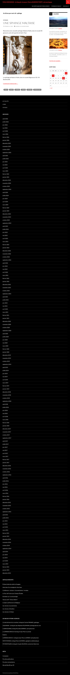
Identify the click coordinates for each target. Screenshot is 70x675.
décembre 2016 (7, 465)
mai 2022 (5, 269)
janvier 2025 (6, 177)
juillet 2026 (6, 122)
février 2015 (6, 533)
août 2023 (5, 226)
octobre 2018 (6, 398)
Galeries (56, 14)
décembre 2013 (7, 573)
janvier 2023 (6, 247)
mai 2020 (5, 343)
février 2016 (6, 496)
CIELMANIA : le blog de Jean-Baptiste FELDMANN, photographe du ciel (22, 625)
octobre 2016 (6, 471)
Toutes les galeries (55, 61)
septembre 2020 (7, 330)
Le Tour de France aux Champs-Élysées (13, 593)
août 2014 (5, 551)
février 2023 (6, 244)
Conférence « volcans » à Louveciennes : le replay (15, 590)
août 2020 (5, 333)
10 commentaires (58, 34)
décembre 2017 (7, 429)
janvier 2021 (6, 318)
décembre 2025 (7, 143)
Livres (4, 104)
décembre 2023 (7, 214)
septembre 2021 (7, 293)
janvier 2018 (6, 425)
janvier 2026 (6, 140)
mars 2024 (5, 204)
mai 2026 (5, 128)
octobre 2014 (6, 545)
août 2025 (5, 155)
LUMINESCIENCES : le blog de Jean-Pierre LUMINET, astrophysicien (21, 638)
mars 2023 (5, 241)
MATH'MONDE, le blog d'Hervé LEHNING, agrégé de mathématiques (21, 641)
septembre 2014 (7, 548)
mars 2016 (5, 493)
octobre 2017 (6, 435)
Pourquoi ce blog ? (56, 6)
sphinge (17, 89)
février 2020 (6, 349)
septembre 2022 (7, 260)
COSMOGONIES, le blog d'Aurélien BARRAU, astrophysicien (19, 628)
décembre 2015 (7, 502)
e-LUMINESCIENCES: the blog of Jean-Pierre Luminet (17, 631)
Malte (6, 89)
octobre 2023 (6, 220)
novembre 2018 (7, 395)
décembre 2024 (7, 180)
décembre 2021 (7, 284)
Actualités (6, 101)
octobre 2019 (6, 361)
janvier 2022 (6, 281)
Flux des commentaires (9, 662)
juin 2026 (5, 125)
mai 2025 (5, 165)
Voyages (5, 20)
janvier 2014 (6, 570)
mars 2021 (5, 312)
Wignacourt (37, 89)
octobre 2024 (6, 186)
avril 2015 (5, 527)
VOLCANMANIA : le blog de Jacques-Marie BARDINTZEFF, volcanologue (27, 2)
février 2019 (6, 386)
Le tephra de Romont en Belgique (11, 602)
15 (63, 78)
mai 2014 (5, 557)
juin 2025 (5, 161)
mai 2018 (5, 413)
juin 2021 (5, 303)
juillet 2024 (6, 195)
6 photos (60, 28)
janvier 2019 (6, 389)
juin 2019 (5, 373)
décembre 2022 (7, 250)
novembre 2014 (7, 542)
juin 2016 (5, 484)
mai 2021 (5, 306)
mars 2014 (5, 564)
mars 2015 (5, 530)
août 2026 (5, 118)
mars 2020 (5, 346)
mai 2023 (5, 235)
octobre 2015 (6, 508)
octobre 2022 (6, 257)
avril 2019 (5, 379)
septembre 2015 (7, 511)
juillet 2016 (6, 481)
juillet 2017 (6, 444)
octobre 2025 (6, 149)
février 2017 (6, 459)
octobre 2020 (6, 327)
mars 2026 (5, 134)
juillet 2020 (6, 336)
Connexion (5, 656)
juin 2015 (5, 521)
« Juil (51, 88)
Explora (5, 634)
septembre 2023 (7, 223)
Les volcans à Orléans (8, 612)
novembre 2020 (7, 324)
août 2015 (5, 514)
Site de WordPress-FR (8, 665)
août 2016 (5, 478)
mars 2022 (5, 275)
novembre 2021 (7, 287)
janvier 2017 (6, 462)
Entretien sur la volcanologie (10, 596)
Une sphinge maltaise (19, 23)
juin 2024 (5, 198)
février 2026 (6, 137)
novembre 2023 (7, 217)
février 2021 (6, 315)
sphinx (23, 89)
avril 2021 (5, 309)
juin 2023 (5, 232)
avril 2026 (5, 131)
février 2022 (6, 278)
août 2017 (5, 441)
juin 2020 (5, 339)
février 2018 (6, 422)
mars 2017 (5, 456)
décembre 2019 (7, 355)
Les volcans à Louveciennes (10, 605)
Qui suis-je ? (66, 6)
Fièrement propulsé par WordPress (10, 673)
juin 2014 (5, 554)
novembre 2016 (7, 468)
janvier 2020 (6, 352)
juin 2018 (5, 410)
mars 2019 (5, 382)
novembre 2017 (7, 432)
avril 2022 (5, 272)
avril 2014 (5, 561)
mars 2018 (5, 419)
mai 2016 (5, 487)
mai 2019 (5, 376)
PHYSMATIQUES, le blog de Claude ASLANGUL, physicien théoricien (21, 644)
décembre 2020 (7, 321)
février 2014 (6, 567)
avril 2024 (5, 201)
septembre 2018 (7, 401)
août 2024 (5, 192)
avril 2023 (5, 238)
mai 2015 (5, 524)
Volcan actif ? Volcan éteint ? (10, 599)
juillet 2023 (6, 229)
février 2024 (6, 207)
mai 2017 (5, 450)
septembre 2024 (7, 189)
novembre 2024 (7, 183)
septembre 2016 (7, 475)
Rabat (11, 89)
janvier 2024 (6, 211)
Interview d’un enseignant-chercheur (12, 587)
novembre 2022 (7, 254)
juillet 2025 (6, 158)
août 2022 (5, 263)
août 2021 (5, 297)
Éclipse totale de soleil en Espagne (11, 584)
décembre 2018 (7, 392)
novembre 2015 (7, 505)
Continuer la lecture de (10, 83)
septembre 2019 (7, 364)
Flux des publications (8, 659)
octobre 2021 (6, 290)
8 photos (60, 50)
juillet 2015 (6, 518)
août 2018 (5, 404)
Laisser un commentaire (22, 26)
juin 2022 (5, 266)
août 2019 (5, 367)
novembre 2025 (7, 146)
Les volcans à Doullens (8, 609)
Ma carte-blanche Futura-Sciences (40, 6)
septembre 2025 (7, 152)
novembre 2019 (7, 358)
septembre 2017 (7, 438)
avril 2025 (5, 168)
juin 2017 (5, 447)
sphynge (29, 89)
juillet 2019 (6, 370)
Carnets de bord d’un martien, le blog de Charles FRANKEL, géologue (21, 622)
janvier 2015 (6, 536)
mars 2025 (5, 171)
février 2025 (6, 174)
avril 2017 (5, 453)
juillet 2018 (6, 407)
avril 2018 (5, 416)
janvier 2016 (6, 499)
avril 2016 (5, 490)
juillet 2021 (6, 300)
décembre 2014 (7, 539)
